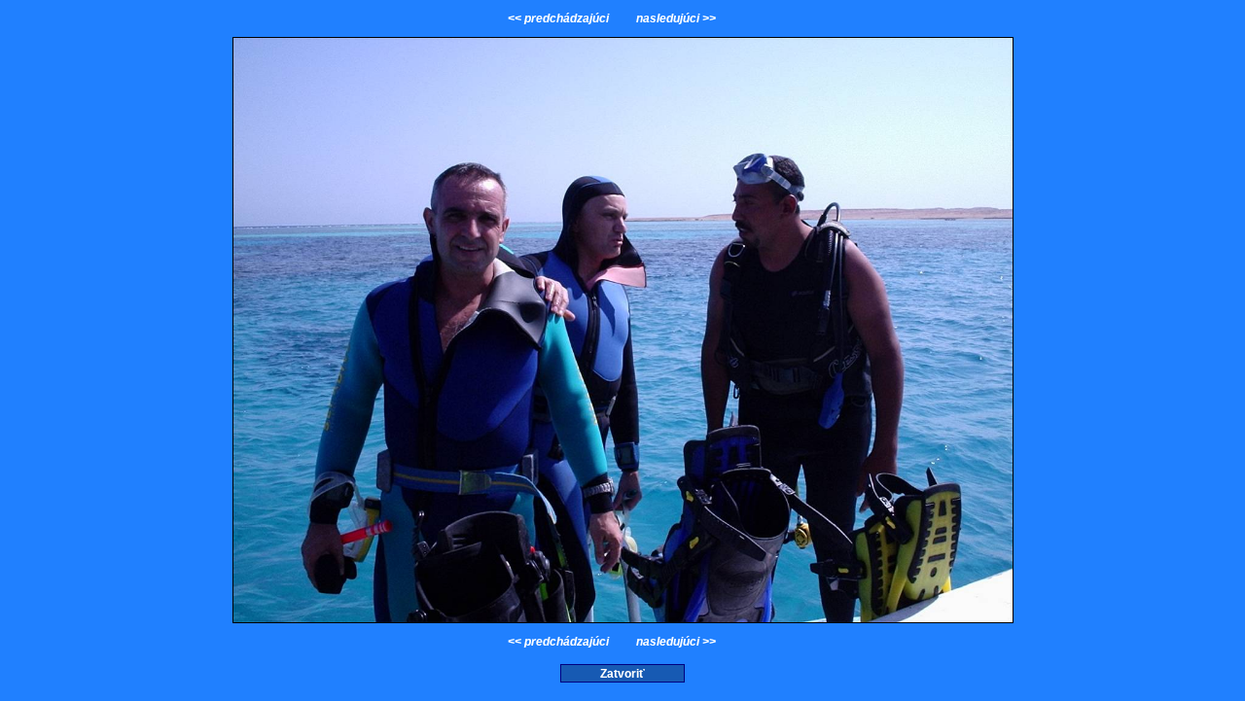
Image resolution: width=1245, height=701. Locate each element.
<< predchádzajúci (560, 18)
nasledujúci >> (674, 18)
